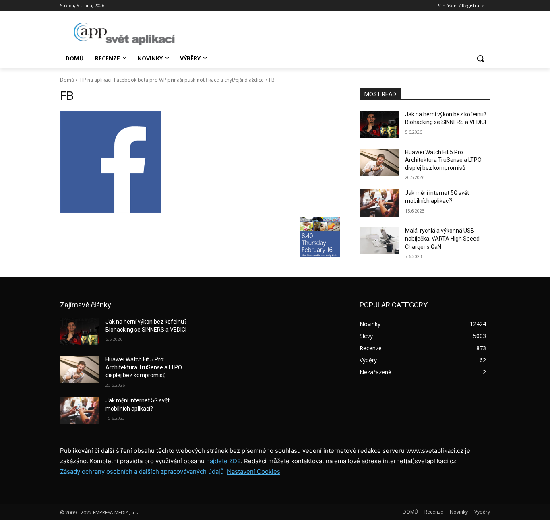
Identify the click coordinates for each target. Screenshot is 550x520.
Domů (67, 79)
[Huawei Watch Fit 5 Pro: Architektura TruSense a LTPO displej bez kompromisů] (379, 162)
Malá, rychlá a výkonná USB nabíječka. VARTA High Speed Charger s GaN (442, 238)
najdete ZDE (223, 461)
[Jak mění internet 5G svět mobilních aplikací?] (379, 203)
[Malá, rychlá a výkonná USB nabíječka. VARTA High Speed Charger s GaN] (379, 240)
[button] (480, 58)
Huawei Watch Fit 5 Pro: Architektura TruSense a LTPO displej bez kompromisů (443, 160)
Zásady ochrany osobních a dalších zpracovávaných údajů (142, 471)
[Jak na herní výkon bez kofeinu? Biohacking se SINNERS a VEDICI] (379, 124)
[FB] (200, 162)
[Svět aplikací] (124, 34)
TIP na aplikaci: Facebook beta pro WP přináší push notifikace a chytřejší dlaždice (171, 79)
